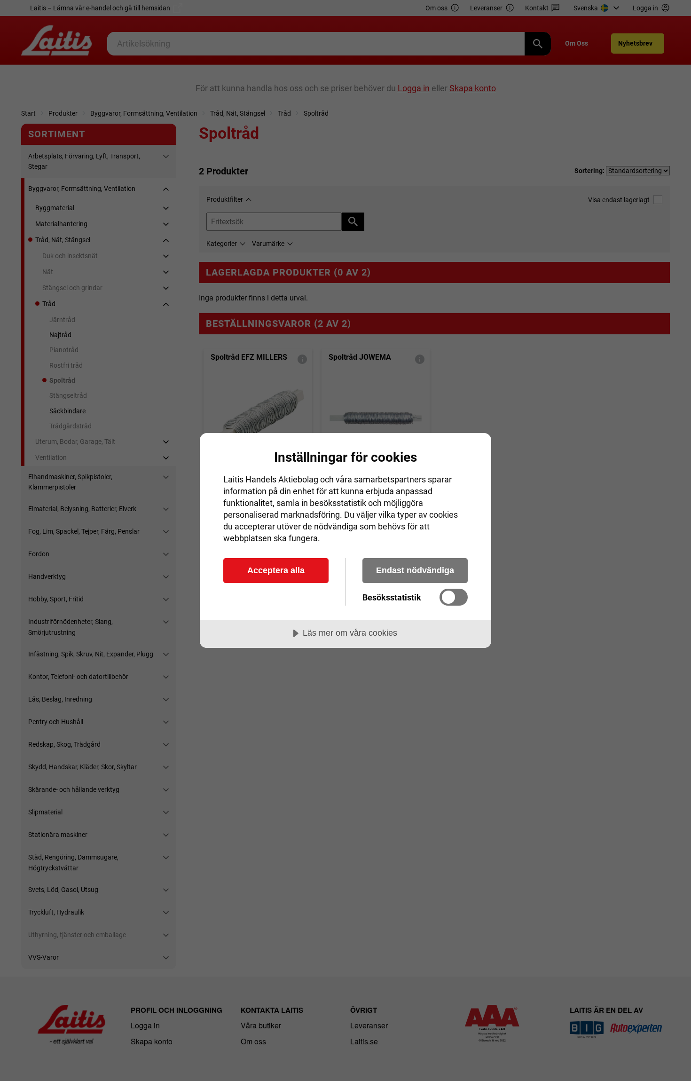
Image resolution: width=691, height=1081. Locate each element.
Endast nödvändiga (415, 570)
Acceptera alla (276, 570)
